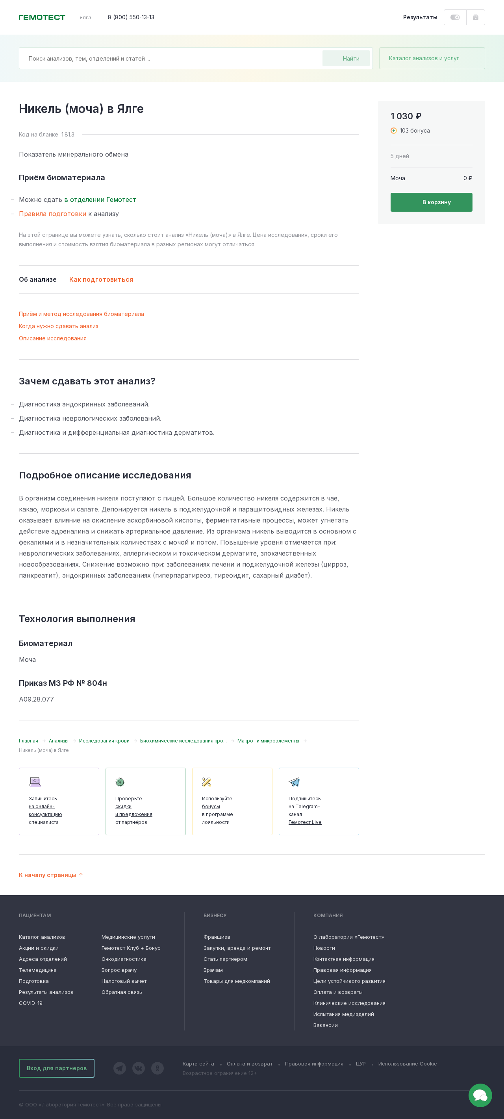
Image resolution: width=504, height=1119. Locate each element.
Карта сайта (198, 1063)
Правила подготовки (52, 214)
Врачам (213, 970)
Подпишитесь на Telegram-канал (305, 810)
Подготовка (34, 981)
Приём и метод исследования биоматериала (81, 313)
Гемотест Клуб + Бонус (131, 948)
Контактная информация (343, 959)
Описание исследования (53, 338)
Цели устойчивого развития (349, 981)
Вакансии (325, 1025)
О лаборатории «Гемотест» (348, 937)
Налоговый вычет (124, 981)
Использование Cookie (407, 1063)
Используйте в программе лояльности (217, 810)
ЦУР (361, 1063)
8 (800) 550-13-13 (131, 17)
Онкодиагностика (124, 959)
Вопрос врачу (119, 970)
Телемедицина (38, 970)
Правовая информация (342, 970)
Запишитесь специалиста (45, 810)
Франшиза (217, 937)
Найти (351, 58)
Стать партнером (225, 959)
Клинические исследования (349, 1003)
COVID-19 (31, 1003)
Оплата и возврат (249, 1063)
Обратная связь (122, 992)
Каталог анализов (42, 937)
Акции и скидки (39, 948)
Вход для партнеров (57, 1068)
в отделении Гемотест (100, 199)
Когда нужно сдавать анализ (58, 326)
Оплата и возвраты (338, 992)
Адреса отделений (43, 959)
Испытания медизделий (343, 1014)
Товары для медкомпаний (237, 981)
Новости (324, 948)
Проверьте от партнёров (133, 810)
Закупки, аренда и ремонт (237, 948)
